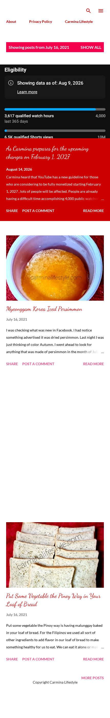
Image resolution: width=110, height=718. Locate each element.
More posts (92, 678)
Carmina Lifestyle (79, 21)
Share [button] (12, 210)
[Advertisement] (55, 445)
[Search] (88, 9)
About (11, 21)
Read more (93, 210)
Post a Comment (38, 210)
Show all (91, 47)
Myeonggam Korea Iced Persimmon (44, 308)
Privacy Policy (40, 21)
